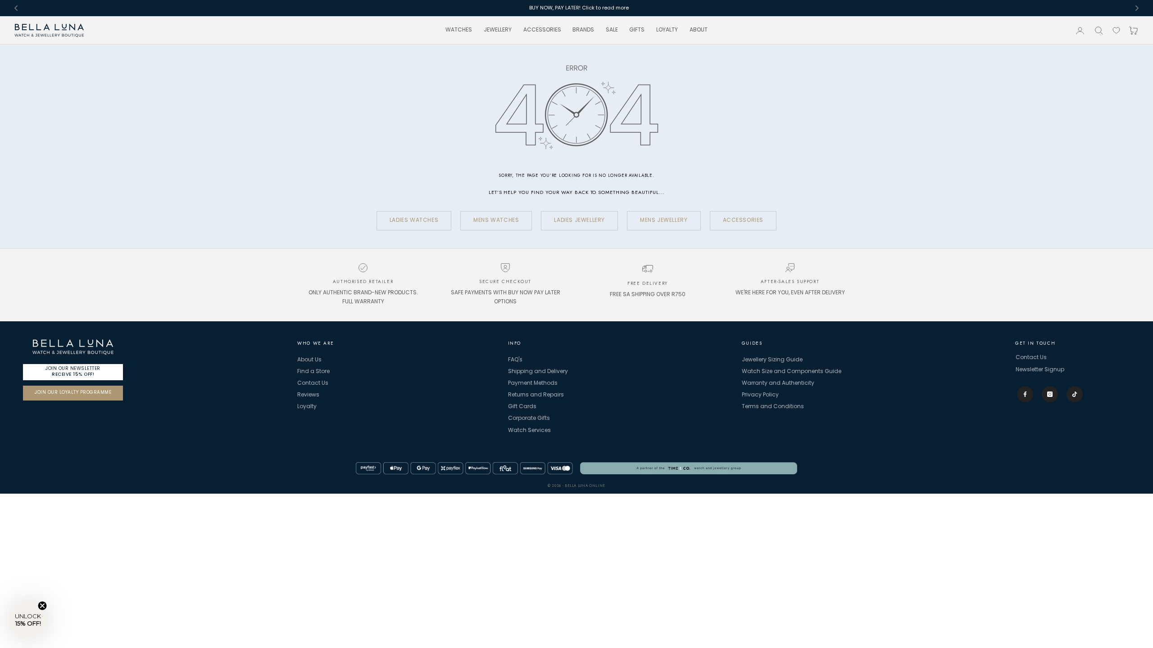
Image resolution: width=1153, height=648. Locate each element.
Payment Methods (533, 383)
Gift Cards (522, 406)
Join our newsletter (72, 371)
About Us (309, 360)
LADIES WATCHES (414, 220)
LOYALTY (667, 30)
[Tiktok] (1075, 394)
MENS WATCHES (496, 220)
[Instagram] (1050, 394)
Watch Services (529, 430)
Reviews (308, 395)
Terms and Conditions (773, 406)
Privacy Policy (760, 395)
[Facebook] (1025, 394)
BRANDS (583, 30)
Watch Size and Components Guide (791, 371)
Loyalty (307, 406)
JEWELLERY (498, 30)
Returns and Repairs (536, 395)
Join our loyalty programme (73, 392)
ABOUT (699, 30)
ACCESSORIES (542, 30)
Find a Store (313, 371)
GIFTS (637, 30)
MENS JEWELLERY (663, 220)
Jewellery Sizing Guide (772, 360)
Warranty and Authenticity (778, 383)
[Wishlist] (1116, 30)
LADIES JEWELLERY (579, 220)
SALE (612, 30)
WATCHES (458, 30)
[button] (28, 620)
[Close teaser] (42, 605)
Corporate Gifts (529, 418)
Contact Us (312, 383)
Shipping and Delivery (538, 371)
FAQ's (515, 360)
